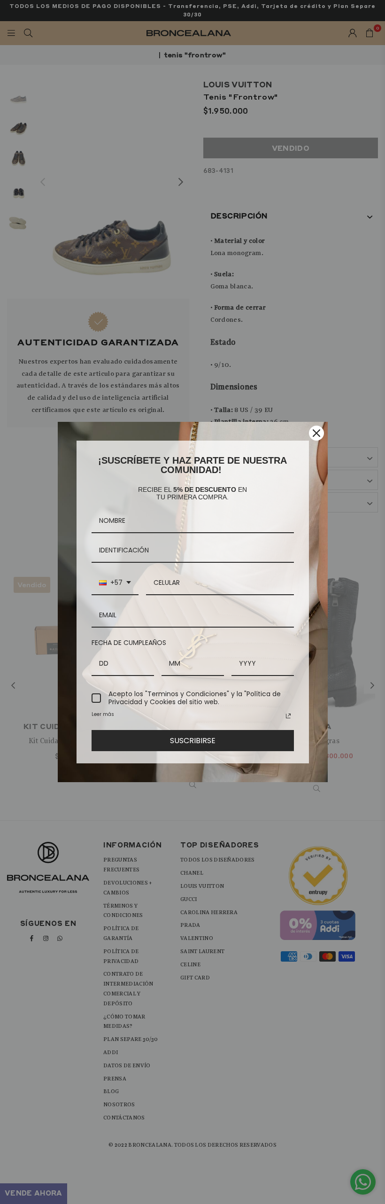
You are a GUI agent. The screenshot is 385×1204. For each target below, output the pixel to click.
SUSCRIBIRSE (193, 740)
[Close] (316, 433)
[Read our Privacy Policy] (288, 716)
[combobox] (115, 583)
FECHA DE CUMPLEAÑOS (129, 642)
